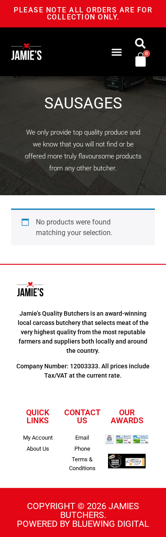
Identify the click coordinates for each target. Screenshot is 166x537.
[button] (116, 51)
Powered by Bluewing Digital (83, 523)
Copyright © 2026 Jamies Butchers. (83, 510)
